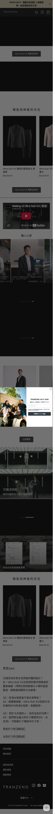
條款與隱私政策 (36, 410)
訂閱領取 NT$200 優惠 (39, 413)
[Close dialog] (51, 389)
